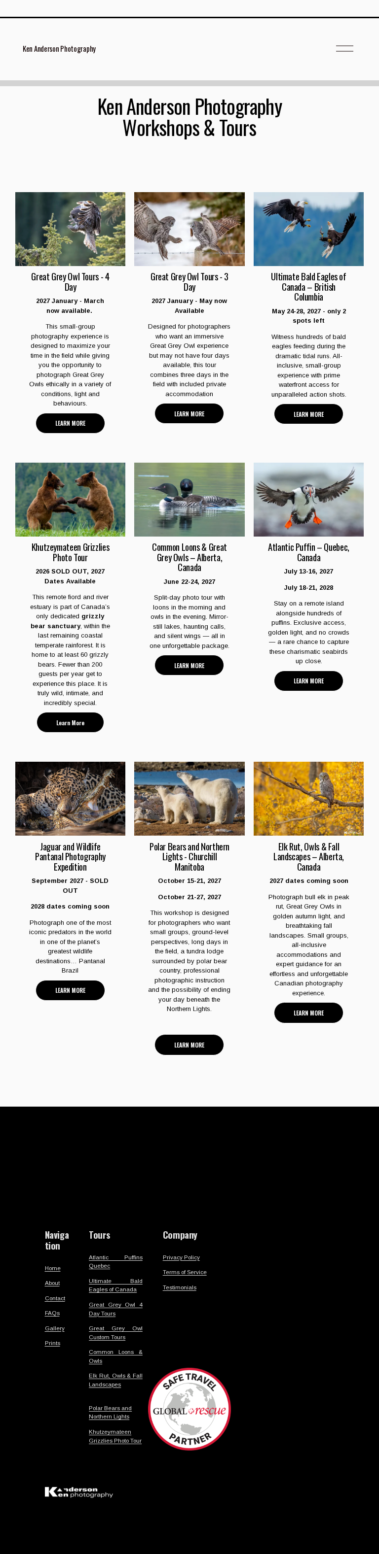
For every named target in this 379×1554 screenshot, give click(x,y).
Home (53, 1268)
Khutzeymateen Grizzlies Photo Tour (115, 1436)
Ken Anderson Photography (59, 48)
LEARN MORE (70, 423)
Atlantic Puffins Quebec (116, 1261)
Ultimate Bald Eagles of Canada (116, 1285)
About (52, 1283)
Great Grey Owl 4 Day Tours (116, 1309)
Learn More (70, 722)
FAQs (52, 1313)
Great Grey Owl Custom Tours (116, 1332)
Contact (55, 1298)
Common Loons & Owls (116, 1356)
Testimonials (179, 1287)
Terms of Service (185, 1272)
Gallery (55, 1328)
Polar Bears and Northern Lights (110, 1412)
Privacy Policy (181, 1257)
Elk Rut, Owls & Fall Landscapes (116, 1379)
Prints (52, 1343)
